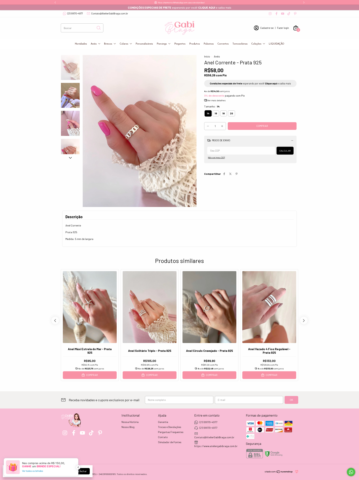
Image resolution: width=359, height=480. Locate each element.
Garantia (163, 421)
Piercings (162, 44)
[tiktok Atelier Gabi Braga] (289, 13)
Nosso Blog (128, 427)
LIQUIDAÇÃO (276, 44)
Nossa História (130, 421)
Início (207, 56)
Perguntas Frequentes (170, 432)
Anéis (94, 44)
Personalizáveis (144, 44)
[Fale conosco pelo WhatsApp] (351, 472)
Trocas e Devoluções (169, 427)
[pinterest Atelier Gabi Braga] (295, 13)
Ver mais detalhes (216, 100)
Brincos (108, 44)
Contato (163, 437)
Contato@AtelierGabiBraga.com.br (109, 13)
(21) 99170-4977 (75, 13)
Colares (124, 44)
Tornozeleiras (240, 44)
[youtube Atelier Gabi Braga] (283, 13)
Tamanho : (212, 106)
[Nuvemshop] (279, 472)
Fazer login (283, 27)
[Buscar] (98, 27)
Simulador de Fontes (169, 442)
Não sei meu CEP (216, 157)
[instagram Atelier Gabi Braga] (270, 13)
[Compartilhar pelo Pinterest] (236, 174)
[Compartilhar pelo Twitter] (230, 174)
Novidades (81, 44)
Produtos (194, 44)
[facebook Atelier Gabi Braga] (276, 13)
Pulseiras (209, 44)
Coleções (256, 44)
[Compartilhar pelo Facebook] (224, 174)
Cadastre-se (267, 27)
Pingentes (179, 44)
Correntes (223, 44)
